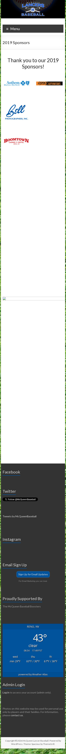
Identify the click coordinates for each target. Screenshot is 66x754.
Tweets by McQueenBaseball (19, 516)
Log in (6, 692)
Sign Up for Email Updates (33, 574)
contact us (17, 715)
